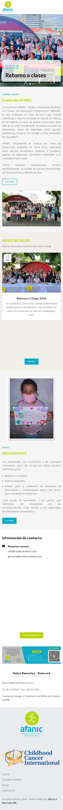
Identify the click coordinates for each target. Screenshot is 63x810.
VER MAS (32, 361)
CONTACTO (8, 790)
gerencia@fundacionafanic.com (25, 556)
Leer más (9, 181)
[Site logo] (7, 6)
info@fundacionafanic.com (22, 551)
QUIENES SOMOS (11, 779)
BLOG (5, 785)
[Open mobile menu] (59, 7)
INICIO (6, 774)
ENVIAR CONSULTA (31, 635)
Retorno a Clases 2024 (32, 298)
